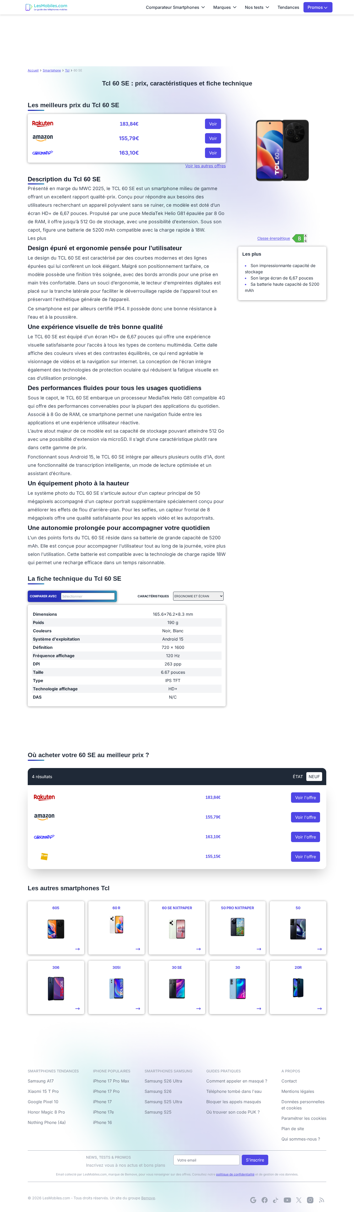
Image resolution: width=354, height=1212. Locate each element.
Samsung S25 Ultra (163, 1101)
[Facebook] (264, 1200)
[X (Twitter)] (298, 1200)
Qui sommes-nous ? (300, 1139)
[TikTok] (276, 1200)
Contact (289, 1081)
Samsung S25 (158, 1112)
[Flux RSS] (321, 1200)
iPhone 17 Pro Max (111, 1081)
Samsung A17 (41, 1081)
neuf (314, 776)
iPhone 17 (102, 1101)
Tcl (67, 70)
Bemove (148, 1198)
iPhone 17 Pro (106, 1091)
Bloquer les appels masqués (233, 1101)
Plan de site (292, 1128)
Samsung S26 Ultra (163, 1081)
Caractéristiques (153, 596)
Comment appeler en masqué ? (236, 1081)
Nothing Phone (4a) (47, 1122)
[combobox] (86, 596)
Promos (316, 7)
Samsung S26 (158, 1091)
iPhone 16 (102, 1122)
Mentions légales (297, 1091)
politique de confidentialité (235, 1174)
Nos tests (254, 7)
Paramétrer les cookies (303, 1118)
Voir (213, 123)
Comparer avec (43, 596)
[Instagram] (310, 1200)
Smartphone (52, 70)
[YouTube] (287, 1200)
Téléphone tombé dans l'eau (233, 1091)
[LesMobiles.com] (46, 7)
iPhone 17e (103, 1112)
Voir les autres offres (205, 165)
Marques (222, 7)
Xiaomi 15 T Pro (43, 1091)
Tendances (288, 7)
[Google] (253, 1200)
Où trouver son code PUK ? (233, 1112)
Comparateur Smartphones (172, 7)
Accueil (33, 70)
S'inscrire (255, 1160)
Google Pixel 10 (43, 1101)
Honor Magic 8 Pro (46, 1112)
